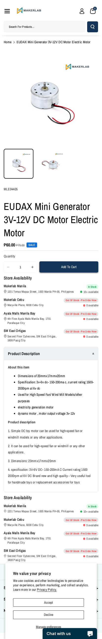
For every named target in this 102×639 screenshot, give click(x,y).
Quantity (9, 256)
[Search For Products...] (92, 26)
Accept (48, 602)
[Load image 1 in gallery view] (18, 164)
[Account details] (81, 11)
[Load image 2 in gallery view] (51, 164)
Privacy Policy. (47, 589)
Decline (48, 614)
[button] (7, 11)
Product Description (24, 353)
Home (7, 42)
